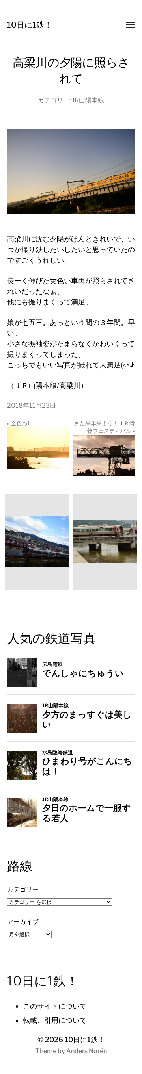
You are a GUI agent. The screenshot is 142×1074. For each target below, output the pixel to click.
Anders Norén (86, 1051)
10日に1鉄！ (29, 25)
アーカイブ (23, 922)
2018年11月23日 (31, 405)
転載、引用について (55, 1020)
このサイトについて (55, 1006)
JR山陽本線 (88, 100)
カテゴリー (23, 889)
